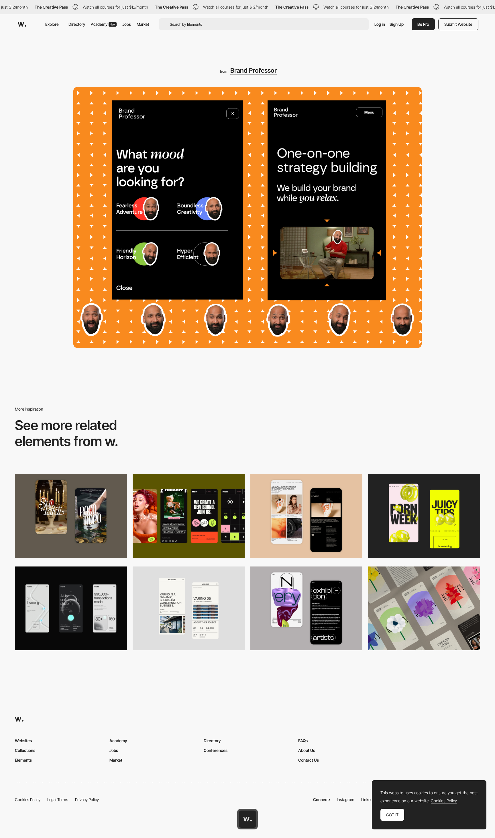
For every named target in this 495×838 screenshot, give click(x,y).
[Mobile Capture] (71, 516)
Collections (25, 750)
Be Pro (423, 24)
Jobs (126, 24)
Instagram (345, 799)
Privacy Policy (87, 799)
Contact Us (308, 760)
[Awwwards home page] (247, 819)
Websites (23, 740)
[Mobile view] (424, 516)
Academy (103, 24)
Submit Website (458, 24)
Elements (23, 760)
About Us (306, 750)
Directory (76, 24)
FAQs (303, 740)
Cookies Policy (27, 799)
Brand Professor (253, 70)
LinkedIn (368, 799)
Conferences (215, 750)
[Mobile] (189, 516)
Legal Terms (57, 799)
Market (143, 24)
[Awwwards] (22, 24)
